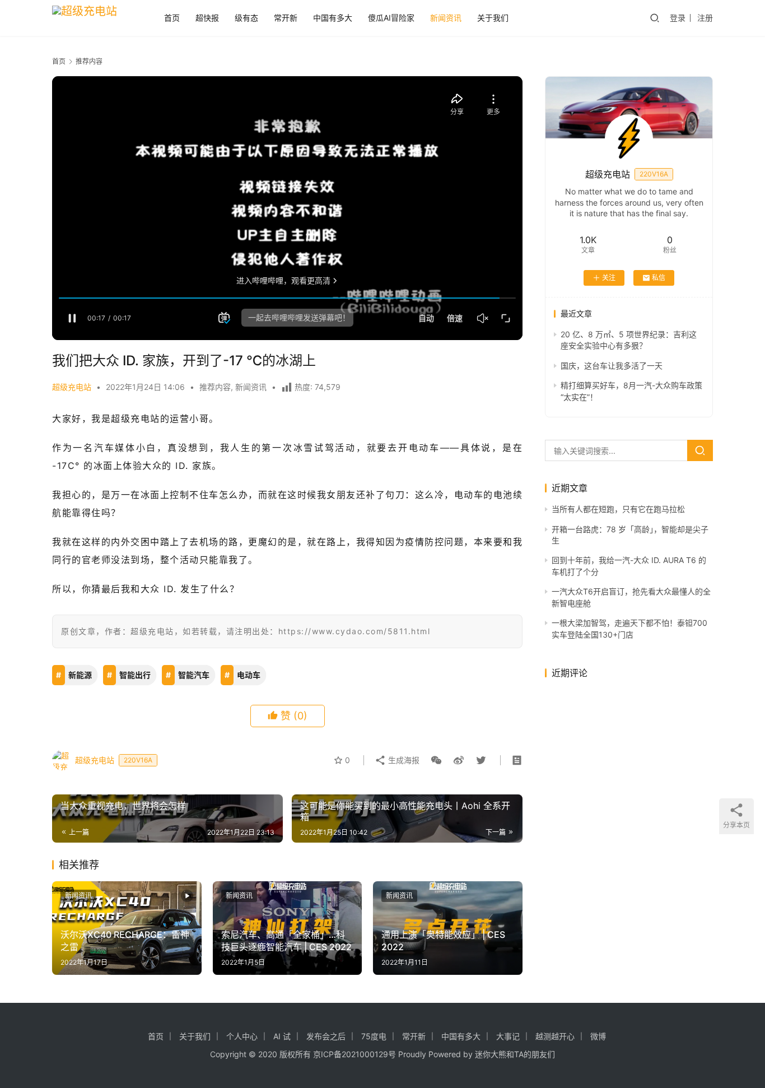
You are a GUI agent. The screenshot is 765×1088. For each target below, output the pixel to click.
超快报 (207, 17)
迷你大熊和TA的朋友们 (515, 1054)
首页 (172, 17)
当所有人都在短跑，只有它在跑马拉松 (618, 509)
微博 (598, 1036)
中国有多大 (332, 17)
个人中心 (242, 1036)
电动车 (248, 675)
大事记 (508, 1036)
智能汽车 (193, 675)
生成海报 (402, 760)
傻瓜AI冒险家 (391, 17)
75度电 (373, 1036)
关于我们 (493, 17)
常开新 (285, 17)
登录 (677, 17)
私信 (658, 277)
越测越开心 (555, 1036)
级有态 (246, 17)
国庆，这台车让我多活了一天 (612, 365)
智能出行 (135, 675)
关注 (608, 277)
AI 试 (282, 1036)
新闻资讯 (445, 17)
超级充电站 (71, 387)
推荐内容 (215, 387)
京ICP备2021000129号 (354, 1054)
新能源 (80, 675)
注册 (705, 17)
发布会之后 (326, 1036)
